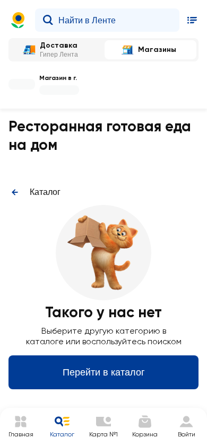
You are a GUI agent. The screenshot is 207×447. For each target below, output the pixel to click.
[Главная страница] (18, 20)
